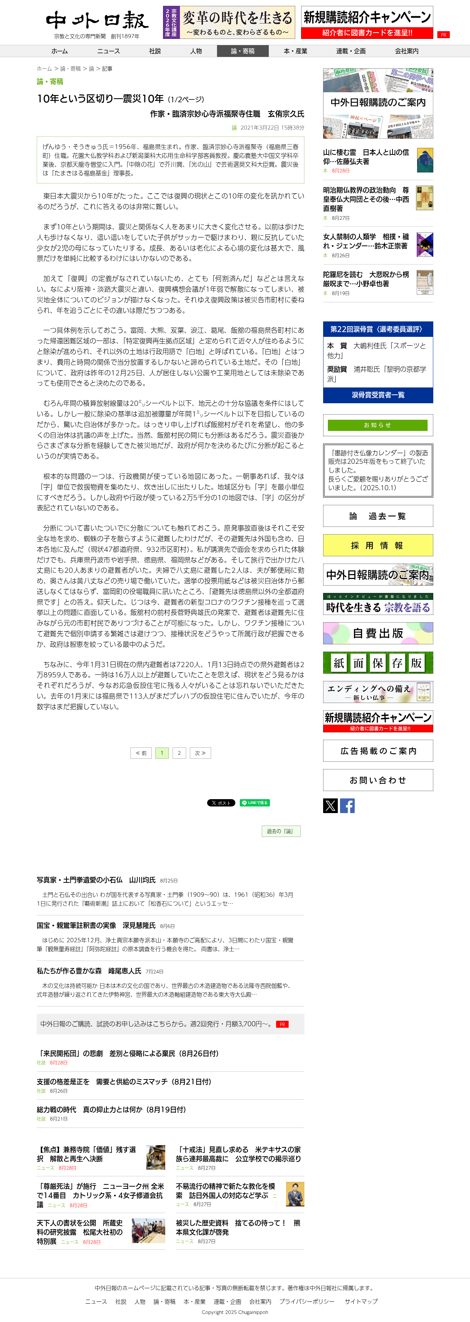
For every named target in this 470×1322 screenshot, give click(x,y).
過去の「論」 (281, 831)
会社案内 (407, 51)
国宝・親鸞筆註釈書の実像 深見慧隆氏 (96, 925)
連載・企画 (351, 51)
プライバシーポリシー (307, 1301)
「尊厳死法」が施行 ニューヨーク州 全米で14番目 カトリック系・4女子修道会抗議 (100, 1195)
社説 (155, 51)
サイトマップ (361, 1301)
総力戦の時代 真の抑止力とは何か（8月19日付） (113, 1109)
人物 (196, 51)
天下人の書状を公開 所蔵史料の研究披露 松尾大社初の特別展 (80, 1232)
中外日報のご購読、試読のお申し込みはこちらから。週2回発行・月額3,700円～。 (157, 1023)
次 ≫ (200, 753)
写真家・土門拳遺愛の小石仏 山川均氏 (96, 880)
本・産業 (295, 51)
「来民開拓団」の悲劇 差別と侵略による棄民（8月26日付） (130, 1053)
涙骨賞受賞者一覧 (378, 394)
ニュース (108, 51)
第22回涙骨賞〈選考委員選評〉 (378, 329)
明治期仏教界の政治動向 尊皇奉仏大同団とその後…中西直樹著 (366, 199)
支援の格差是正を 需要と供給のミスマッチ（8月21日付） (126, 1081)
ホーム (59, 51)
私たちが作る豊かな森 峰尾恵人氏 (89, 971)
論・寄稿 (242, 51)
